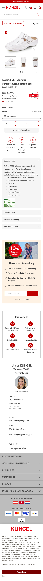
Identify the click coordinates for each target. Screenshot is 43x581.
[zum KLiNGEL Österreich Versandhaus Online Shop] (15, 502)
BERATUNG (6, 484)
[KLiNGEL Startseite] (13, 7)
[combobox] (21, 14)
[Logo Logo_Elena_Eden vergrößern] (9, 202)
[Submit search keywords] (38, 14)
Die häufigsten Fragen (22, 434)
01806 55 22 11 (19, 399)
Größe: (4, 111)
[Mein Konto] (26, 7)
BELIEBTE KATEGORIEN (12, 456)
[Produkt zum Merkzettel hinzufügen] (27, 123)
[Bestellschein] (35, 7)
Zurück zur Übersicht (14, 23)
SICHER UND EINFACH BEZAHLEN (16, 463)
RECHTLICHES (8, 470)
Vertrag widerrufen (17, 448)
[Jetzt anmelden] (32, 293)
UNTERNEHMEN (8, 477)
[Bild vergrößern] (34, 49)
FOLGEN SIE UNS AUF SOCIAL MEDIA (17, 491)
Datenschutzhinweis (21, 299)
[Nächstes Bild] (36, 71)
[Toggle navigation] (3, 7)
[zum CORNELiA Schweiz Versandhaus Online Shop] (21, 502)
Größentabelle (36, 111)
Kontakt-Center (19, 429)
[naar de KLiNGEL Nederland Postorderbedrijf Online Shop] (27, 502)
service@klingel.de (21, 420)
